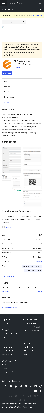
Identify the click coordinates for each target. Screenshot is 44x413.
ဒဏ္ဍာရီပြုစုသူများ (8, 351)
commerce (26, 266)
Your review (6, 292)
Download (7, 73)
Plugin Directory (7, 9)
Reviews (7, 87)
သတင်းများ (5, 323)
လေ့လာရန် (5, 343)
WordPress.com (9, 361)
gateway (38, 266)
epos (32, 266)
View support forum (9, 307)
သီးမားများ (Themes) (29, 323)
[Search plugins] (24, 22)
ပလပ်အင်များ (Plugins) (31, 327)
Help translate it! (37, 15)
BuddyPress (7, 372)
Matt (5, 365)
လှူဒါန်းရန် (28, 351)
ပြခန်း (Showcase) (30, 320)
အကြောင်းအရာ (6, 320)
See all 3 (39, 261)
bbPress (6, 368)
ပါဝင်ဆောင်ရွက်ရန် (30, 343)
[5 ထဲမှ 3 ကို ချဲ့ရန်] (39, 148)
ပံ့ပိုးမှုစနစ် (7, 347)
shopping (27, 270)
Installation (8, 92)
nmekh (18, 67)
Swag (26, 354)
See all (39, 292)
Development (9, 97)
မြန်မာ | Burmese (13, 381)
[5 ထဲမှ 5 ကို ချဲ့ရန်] (39, 193)
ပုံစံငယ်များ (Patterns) (31, 331)
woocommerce (36, 270)
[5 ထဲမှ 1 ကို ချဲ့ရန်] (18, 148)
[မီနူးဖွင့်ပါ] (40, 3)
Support (7, 102)
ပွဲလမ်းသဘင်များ (28, 347)
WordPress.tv (8, 354)
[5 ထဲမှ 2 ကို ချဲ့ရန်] (18, 178)
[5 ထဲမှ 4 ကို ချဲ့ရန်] (39, 170)
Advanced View (8, 276)
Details (6, 81)
